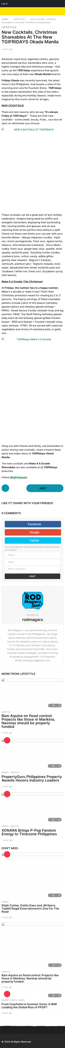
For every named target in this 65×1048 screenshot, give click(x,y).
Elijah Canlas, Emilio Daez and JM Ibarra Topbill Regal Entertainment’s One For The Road (30, 908)
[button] (56, 11)
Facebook (34, 524)
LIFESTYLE (9, 27)
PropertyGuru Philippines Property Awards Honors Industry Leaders (32, 778)
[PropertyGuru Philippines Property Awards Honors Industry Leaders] (32, 754)
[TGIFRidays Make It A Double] (32, 389)
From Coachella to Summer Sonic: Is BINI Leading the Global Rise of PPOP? (29, 1005)
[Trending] (7, 740)
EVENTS (5, 772)
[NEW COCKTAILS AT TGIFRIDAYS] (32, 169)
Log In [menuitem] (4, 3)
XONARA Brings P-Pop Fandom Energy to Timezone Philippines (29, 832)
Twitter (34, 540)
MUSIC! (22, 1000)
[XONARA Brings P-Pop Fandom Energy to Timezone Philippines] (32, 808)
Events (5, 1000)
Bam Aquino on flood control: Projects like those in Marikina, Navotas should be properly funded (28, 721)
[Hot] (7, 794)
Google (34, 532)
